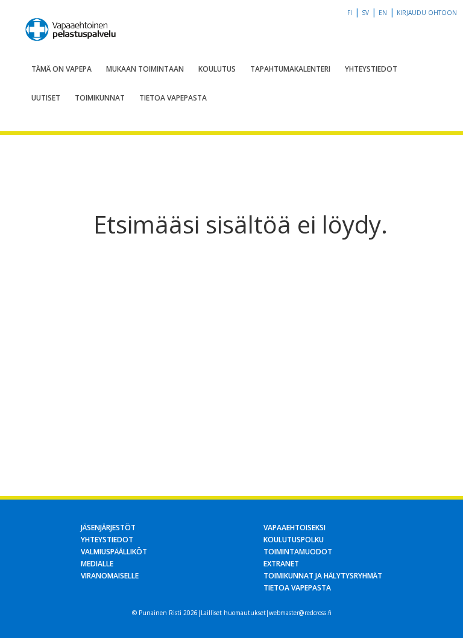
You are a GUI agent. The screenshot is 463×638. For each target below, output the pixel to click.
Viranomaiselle (110, 576)
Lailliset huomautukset (233, 613)
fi (349, 12)
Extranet (281, 564)
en (383, 12)
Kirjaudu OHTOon (427, 12)
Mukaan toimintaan (145, 69)
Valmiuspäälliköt (114, 552)
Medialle (97, 564)
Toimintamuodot (297, 552)
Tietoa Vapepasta (173, 98)
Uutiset (45, 98)
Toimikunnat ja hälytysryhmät (322, 576)
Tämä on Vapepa (61, 69)
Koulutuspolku (293, 539)
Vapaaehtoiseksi (294, 527)
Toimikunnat (100, 98)
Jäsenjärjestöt (108, 527)
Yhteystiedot (371, 69)
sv (365, 12)
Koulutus (217, 69)
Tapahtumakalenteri (290, 69)
